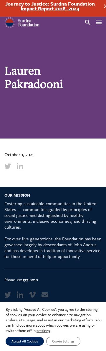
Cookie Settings (63, 341)
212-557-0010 (27, 280)
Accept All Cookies (24, 341)
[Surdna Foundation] (22, 23)
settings (43, 330)
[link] (7, 166)
